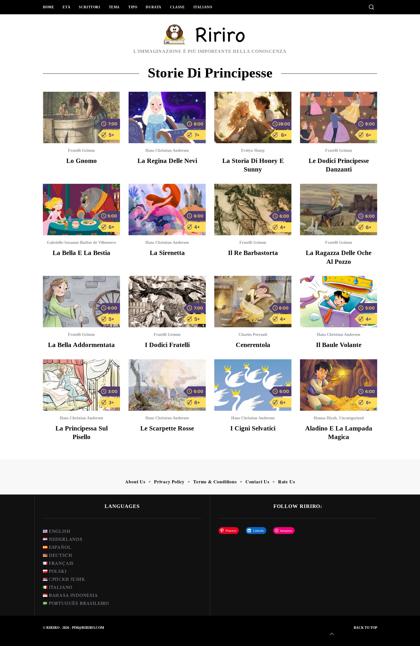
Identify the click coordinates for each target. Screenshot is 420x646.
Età (66, 7)
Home (48, 7)
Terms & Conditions (215, 481)
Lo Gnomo (81, 160)
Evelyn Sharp (253, 150)
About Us (135, 481)
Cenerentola (253, 344)
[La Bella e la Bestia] (81, 209)
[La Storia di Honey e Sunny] (252, 117)
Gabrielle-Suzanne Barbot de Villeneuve (81, 242)
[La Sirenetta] (167, 209)
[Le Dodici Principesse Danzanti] (338, 117)
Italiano (202, 7)
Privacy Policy (169, 481)
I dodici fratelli (167, 344)
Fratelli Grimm (81, 150)
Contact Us (257, 481)
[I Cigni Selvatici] (252, 385)
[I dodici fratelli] (167, 301)
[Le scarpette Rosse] (167, 385)
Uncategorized (351, 418)
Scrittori (89, 7)
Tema (114, 7)
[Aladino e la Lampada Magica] (338, 385)
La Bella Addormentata (81, 344)
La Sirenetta (167, 252)
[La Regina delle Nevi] (167, 117)
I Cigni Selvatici (252, 428)
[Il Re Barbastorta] (252, 209)
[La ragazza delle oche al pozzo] (338, 209)
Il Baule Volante (338, 344)
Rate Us (286, 481)
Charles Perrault (253, 334)
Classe (177, 7)
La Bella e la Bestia (81, 252)
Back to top (365, 628)
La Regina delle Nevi (167, 160)
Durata (153, 7)
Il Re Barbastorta (253, 252)
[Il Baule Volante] (338, 301)
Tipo (132, 7)
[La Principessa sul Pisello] (81, 385)
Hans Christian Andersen (167, 150)
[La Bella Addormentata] (81, 301)
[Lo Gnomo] (81, 117)
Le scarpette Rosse (167, 428)
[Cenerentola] (252, 301)
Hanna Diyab (325, 418)
